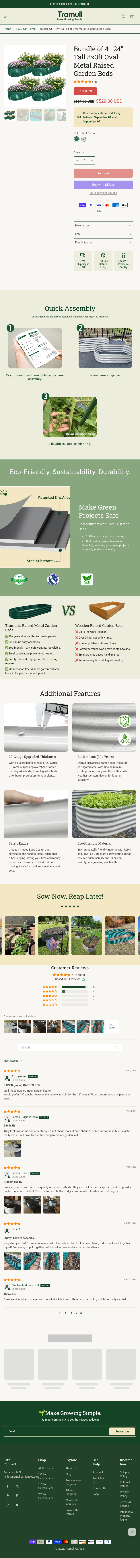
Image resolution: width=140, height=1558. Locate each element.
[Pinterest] (8, 1496)
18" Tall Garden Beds (46, 1486)
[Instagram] (17, 1496)
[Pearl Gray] (83, 139)
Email (12, 1431)
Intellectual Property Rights (126, 1515)
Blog (68, 1474)
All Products (45, 1468)
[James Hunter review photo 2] (32, 1205)
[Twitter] (17, 1486)
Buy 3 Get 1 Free (26, 29)
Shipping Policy (125, 1474)
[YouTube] (17, 1505)
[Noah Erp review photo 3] (52, 1261)
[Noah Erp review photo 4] (71, 1261)
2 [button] (65, 1313)
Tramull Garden (74, 1548)
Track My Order (98, 1480)
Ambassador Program (73, 1482)
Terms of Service (125, 1504)
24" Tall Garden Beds (46, 1496)
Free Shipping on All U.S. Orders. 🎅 (70, 3)
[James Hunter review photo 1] (12, 1205)
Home (7, 29)
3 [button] (71, 1313)
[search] (124, 16)
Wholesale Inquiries (71, 1502)
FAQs (96, 1494)
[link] (19, 579)
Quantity (79, 152)
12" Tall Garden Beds (46, 1476)
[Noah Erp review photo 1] (12, 1261)
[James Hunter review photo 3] (52, 1205)
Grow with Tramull (71, 1512)
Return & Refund (125, 1484)
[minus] (77, 160)
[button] (103, 173)
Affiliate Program (70, 1492)
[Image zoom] (35, 76)
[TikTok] (8, 1505)
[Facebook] (8, 1486)
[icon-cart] (132, 16)
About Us (71, 1468)
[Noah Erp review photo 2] (32, 1261)
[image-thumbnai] (9, 115)
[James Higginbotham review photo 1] (12, 1149)
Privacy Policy (124, 1494)
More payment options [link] (103, 193)
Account (98, 1472)
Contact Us (99, 1488)
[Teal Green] (76, 139)
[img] (12, 1071)
